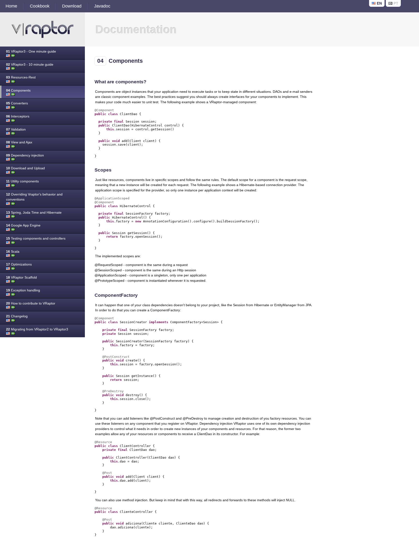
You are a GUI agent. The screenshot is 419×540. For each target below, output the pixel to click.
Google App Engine (23, 225)
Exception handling (23, 290)
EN (379, 3)
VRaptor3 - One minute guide (31, 51)
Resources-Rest (21, 77)
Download (71, 6)
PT (396, 3)
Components (18, 90)
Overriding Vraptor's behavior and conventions (34, 197)
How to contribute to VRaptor (30, 303)
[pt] (13, 56)
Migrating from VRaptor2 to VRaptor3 (37, 329)
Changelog (17, 316)
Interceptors (17, 116)
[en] (8, 56)
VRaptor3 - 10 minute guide (29, 64)
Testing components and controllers (35, 238)
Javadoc (102, 6)
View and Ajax (19, 142)
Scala (12, 251)
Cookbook (39, 6)
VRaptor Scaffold (21, 277)
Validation (16, 129)
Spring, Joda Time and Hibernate (34, 212)
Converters (17, 103)
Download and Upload (25, 168)
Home (11, 6)
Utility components (22, 181)
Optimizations (19, 264)
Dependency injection (25, 155)
